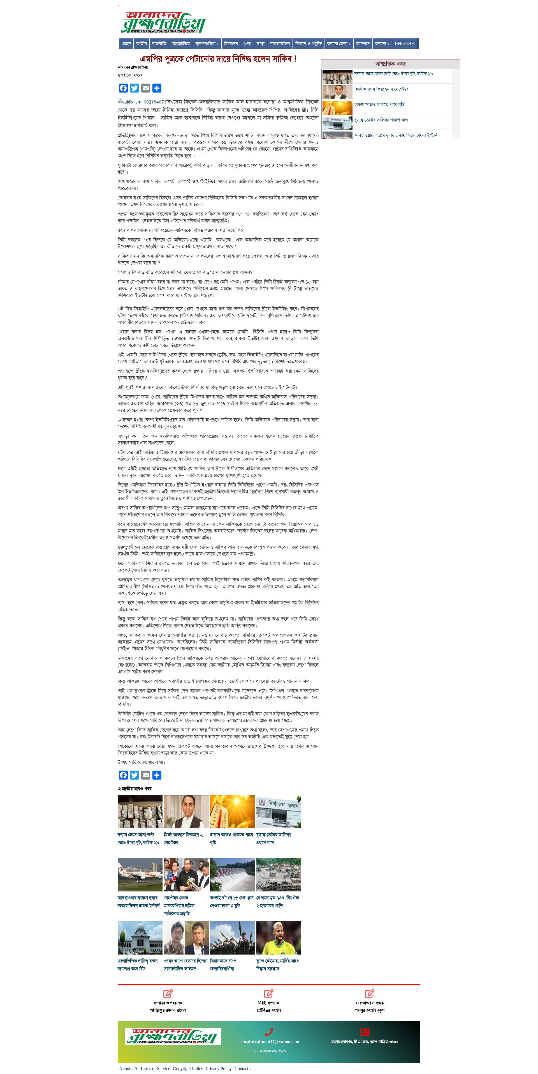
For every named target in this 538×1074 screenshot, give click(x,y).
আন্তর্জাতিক (181, 44)
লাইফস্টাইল (280, 44)
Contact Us (244, 1068)
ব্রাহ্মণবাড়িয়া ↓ (207, 44)
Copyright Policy (188, 1068)
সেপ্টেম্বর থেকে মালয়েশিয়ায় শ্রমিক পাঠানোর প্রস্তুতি (179, 905)
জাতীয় (141, 44)
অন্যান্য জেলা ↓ (339, 44)
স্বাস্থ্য (261, 44)
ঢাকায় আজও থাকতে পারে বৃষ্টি (379, 104)
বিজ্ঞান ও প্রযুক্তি (308, 44)
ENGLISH (405, 44)
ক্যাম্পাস (363, 44)
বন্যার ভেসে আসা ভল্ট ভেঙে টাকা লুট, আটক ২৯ (393, 74)
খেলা (247, 44)
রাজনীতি (159, 44)
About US (128, 1068)
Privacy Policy (219, 1068)
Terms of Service (155, 1068)
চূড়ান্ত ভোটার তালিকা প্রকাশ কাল (381, 120)
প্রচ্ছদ (126, 44)
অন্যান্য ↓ (382, 44)
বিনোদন (231, 44)
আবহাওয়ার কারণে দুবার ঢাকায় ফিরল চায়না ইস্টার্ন (395, 135)
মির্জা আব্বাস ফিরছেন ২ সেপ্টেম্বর (381, 89)
